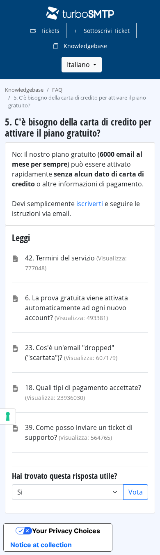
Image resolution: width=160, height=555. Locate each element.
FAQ (57, 89)
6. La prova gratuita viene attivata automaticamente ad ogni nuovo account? (76, 307)
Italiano (79, 64)
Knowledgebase (84, 46)
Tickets (49, 31)
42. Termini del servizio (60, 257)
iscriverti (89, 203)
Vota (135, 492)
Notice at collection (41, 545)
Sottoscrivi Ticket (106, 31)
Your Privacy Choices (66, 531)
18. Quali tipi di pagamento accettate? (83, 387)
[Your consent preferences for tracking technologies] (8, 416)
